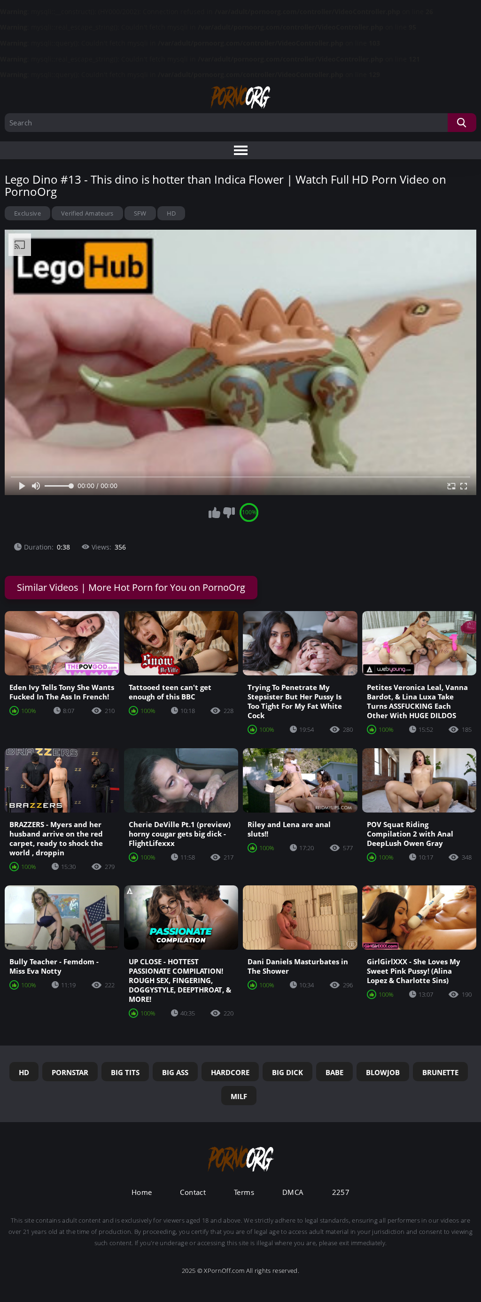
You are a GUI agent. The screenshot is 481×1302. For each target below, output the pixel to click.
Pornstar (70, 1072)
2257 (341, 1192)
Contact (193, 1192)
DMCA (293, 1192)
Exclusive (27, 213)
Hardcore (230, 1072)
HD (171, 213)
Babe (334, 1072)
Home (142, 1192)
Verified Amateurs (87, 213)
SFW (140, 213)
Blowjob (383, 1072)
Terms (244, 1192)
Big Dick (287, 1072)
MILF (239, 1096)
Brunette (440, 1072)
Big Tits (125, 1072)
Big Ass (175, 1072)
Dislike (229, 512)
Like (214, 512)
